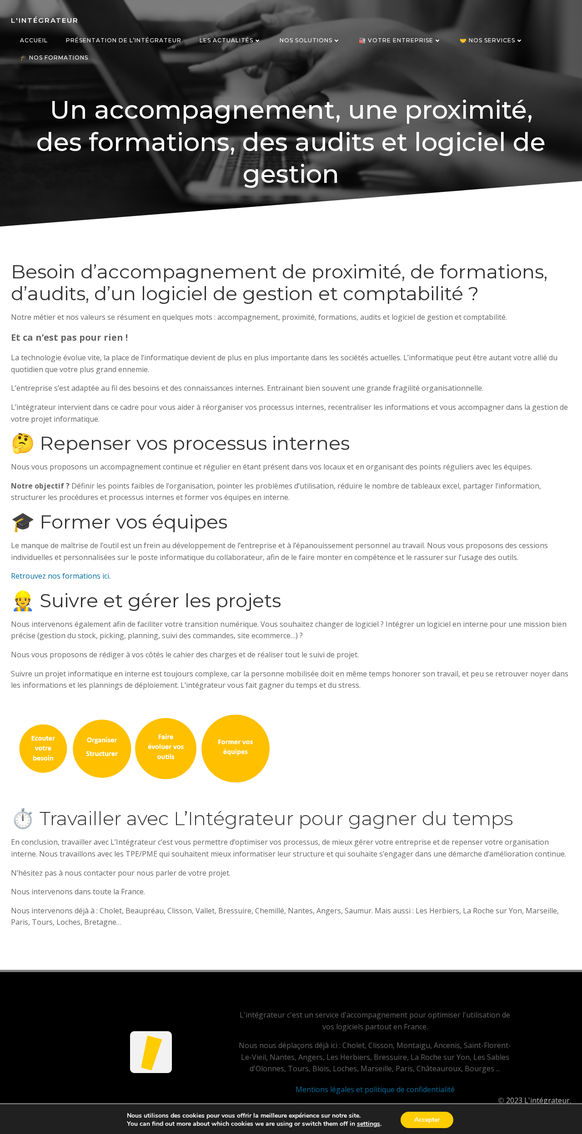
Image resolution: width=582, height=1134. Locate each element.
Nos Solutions (306, 40)
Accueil (34, 40)
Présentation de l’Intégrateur (123, 40)
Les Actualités (226, 40)
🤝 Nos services (487, 40)
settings (368, 1124)
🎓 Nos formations (54, 57)
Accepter (427, 1119)
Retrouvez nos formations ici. (60, 576)
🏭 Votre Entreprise (396, 40)
